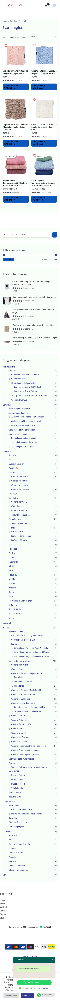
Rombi (11, 592)
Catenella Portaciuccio (18, 822)
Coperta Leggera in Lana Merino (27, 712)
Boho (11, 460)
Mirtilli (11, 566)
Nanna (6, 628)
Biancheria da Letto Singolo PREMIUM (27, 636)
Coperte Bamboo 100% (21, 724)
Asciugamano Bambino (18, 413)
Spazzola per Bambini (18, 434)
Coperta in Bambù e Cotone (23, 695)
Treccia (11, 618)
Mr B (11, 571)
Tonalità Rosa (14, 614)
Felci (10, 545)
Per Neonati (19, 686)
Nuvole (12, 584)
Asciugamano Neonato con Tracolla (26, 421)
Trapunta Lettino (16, 797)
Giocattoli (7, 623)
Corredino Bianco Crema (19, 524)
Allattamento (14, 806)
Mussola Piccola (18, 784)
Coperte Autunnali (19, 720)
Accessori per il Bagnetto (19, 409)
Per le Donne (8, 832)
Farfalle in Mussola (19, 540)
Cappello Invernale (19, 400)
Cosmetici (13, 849)
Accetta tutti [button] (27, 996)
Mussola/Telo (14, 771)
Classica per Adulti (19, 481)
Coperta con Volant (19, 665)
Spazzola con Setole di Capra (23, 438)
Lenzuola (15, 644)
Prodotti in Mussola (19, 511)
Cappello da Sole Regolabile (23, 383)
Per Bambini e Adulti (23, 682)
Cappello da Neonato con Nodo (25, 375)
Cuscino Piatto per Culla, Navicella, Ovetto (29, 767)
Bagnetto (7, 405)
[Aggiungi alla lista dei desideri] (6, 45)
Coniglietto (13, 498)
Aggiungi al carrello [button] (11, 87)
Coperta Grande (18, 669)
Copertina (15, 506)
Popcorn (12, 588)
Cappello (12, 371)
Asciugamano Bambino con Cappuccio (27, 417)
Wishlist (3, 907)
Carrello (3, 911)
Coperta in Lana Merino (21, 699)
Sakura (11, 597)
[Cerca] (54, 235)
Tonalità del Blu (15, 609)
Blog (2, 918)
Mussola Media (17, 780)
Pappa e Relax (9, 802)
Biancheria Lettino (16, 632)
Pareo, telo (13, 857)
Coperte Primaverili (19, 742)
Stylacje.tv (13, 605)
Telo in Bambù (17, 788)
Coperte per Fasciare (20, 737)
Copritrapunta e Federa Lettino (24, 640)
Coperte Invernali (18, 733)
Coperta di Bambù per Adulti (21, 844)
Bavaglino (13, 818)
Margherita (13, 562)
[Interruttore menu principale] (54, 5)
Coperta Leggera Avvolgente (23, 703)
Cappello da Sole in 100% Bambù (28, 387)
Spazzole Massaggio (17, 866)
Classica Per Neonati (20, 489)
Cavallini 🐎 (13, 468)
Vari (4, 875)
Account (3, 904)
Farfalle (12, 528)
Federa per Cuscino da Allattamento (26, 814)
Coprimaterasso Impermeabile (21, 759)
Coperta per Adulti (19, 502)
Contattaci (4, 914)
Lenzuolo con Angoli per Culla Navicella (31, 648)
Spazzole (12, 861)
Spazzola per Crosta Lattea (22, 447)
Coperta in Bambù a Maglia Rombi (26, 690)
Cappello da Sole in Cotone (25, 391)
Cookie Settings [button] (11, 996)
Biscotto (12, 455)
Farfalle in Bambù (18, 532)
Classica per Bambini (20, 485)
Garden (12, 553)
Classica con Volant (19, 477)
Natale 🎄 (13, 575)
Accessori (13, 835)
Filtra (8, 259)
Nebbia (12, 579)
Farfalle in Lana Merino (21, 536)
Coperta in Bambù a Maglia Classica (26, 674)
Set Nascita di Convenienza (20, 601)
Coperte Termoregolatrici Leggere (25, 750)
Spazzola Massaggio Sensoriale (24, 442)
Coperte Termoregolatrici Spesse (25, 755)
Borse (11, 840)
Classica (12, 473)
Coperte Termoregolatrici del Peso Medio (28, 746)
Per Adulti (18, 677)
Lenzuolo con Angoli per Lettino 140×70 (31, 657)
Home (5, 21)
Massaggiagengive (16, 827)
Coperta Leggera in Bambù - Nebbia (29, 707)
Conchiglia (13, 494)
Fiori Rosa (13, 549)
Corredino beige (15, 519)
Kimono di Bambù (16, 853)
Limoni (11, 558)
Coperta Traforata (18, 716)
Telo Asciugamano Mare (19, 870)
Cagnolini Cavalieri (16, 464)
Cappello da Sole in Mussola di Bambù (30, 396)
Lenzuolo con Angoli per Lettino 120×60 (31, 652)
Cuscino (12, 763)
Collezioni (13, 21)
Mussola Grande (18, 775)
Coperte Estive (17, 729)
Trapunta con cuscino (20, 515)
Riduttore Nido (15, 793)
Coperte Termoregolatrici (19, 661)
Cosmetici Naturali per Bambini (22, 430)
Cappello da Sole (18, 379)
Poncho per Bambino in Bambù (24, 426)
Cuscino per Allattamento (22, 810)
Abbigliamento (9, 367)
